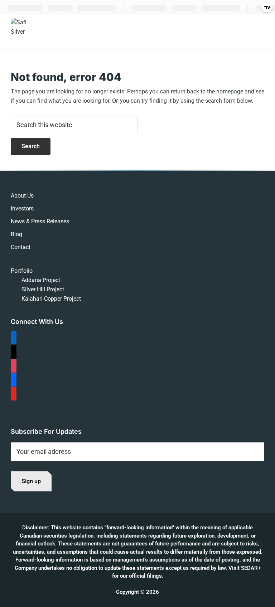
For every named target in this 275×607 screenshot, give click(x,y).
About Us (22, 195)
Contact (20, 247)
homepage (229, 91)
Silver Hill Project (42, 289)
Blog (16, 234)
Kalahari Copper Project (51, 298)
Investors (22, 208)
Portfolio (22, 270)
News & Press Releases (40, 221)
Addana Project (40, 280)
